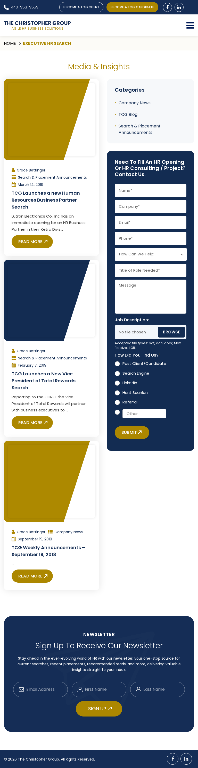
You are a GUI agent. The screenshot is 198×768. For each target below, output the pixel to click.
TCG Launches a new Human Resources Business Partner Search (46, 200)
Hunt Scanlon (135, 392)
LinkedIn (129, 382)
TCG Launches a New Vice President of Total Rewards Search (44, 380)
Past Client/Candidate (144, 363)
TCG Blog (128, 114)
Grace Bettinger (31, 170)
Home (10, 43)
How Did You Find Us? (138, 355)
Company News (68, 532)
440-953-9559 (24, 7)
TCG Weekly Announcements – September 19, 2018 (48, 551)
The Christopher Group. (39, 759)
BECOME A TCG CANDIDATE (132, 7)
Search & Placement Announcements (52, 177)
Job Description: (132, 320)
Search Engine (135, 373)
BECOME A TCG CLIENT (81, 7)
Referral (129, 402)
